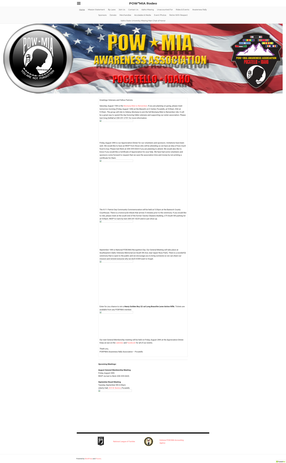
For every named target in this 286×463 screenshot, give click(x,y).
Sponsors (102, 15)
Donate (113, 15)
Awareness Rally (199, 10)
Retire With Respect (178, 15)
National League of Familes (124, 441)
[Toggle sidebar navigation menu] (78, 3)
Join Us (122, 10)
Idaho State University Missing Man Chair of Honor (143, 21)
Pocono (98, 459)
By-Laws (112, 10)
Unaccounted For (165, 10)
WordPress (88, 459)
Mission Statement (96, 10)
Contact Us (133, 10)
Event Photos (160, 15)
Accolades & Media (142, 15)
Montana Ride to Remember (135, 106)
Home (82, 10)
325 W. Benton (115, 388)
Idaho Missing (147, 10)
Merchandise (125, 15)
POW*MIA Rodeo (143, 3)
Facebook (131, 343)
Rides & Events (182, 10)
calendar (119, 343)
